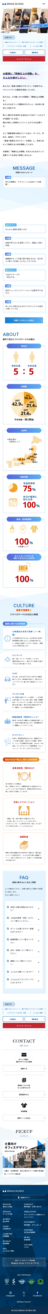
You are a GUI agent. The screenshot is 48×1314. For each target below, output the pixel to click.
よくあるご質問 (37, 46)
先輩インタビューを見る (24, 320)
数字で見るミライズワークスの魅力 (32, 42)
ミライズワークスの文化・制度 (16, 46)
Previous (1, 1154)
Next (47, 1154)
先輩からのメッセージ (11, 42)
